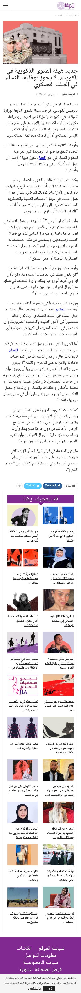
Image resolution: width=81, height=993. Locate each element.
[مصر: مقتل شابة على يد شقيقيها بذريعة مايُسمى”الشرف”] (22, 727)
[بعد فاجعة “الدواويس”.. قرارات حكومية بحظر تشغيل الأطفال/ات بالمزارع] (22, 897)
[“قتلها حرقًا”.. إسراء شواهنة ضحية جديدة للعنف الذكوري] (22, 557)
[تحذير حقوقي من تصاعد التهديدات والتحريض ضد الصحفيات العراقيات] (22, 685)
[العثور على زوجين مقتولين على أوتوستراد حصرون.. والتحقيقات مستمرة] (58, 770)
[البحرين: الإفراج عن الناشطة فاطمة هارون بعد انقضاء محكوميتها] (22, 812)
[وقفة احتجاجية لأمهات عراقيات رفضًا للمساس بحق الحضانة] (58, 854)
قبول (49, 988)
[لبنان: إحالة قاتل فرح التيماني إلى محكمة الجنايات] (58, 600)
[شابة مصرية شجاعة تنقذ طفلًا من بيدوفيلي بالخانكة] (22, 854)
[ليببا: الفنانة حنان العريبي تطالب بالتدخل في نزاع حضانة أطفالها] (58, 897)
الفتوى (60, 309)
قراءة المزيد (34, 988)
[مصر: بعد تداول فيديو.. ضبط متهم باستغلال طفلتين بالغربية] (58, 727)
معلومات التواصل (40, 955)
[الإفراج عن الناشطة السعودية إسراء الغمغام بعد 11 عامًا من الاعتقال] (58, 812)
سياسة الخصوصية (40, 962)
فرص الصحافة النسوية (40, 969)
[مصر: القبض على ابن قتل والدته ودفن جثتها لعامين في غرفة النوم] (22, 770)
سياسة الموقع (51, 948)
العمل (42, 158)
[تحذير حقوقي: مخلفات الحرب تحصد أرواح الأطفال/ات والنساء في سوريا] (22, 642)
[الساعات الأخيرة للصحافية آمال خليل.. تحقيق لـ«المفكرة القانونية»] (22, 600)
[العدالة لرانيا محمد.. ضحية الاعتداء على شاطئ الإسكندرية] (58, 557)
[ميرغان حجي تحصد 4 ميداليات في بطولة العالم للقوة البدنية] (58, 642)
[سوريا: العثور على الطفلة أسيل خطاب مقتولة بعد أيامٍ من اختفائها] (22, 515)
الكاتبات (24, 948)
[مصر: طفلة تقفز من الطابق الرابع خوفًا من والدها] (58, 515)
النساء (13, 350)
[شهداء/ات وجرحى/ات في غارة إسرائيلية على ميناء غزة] (58, 685)
